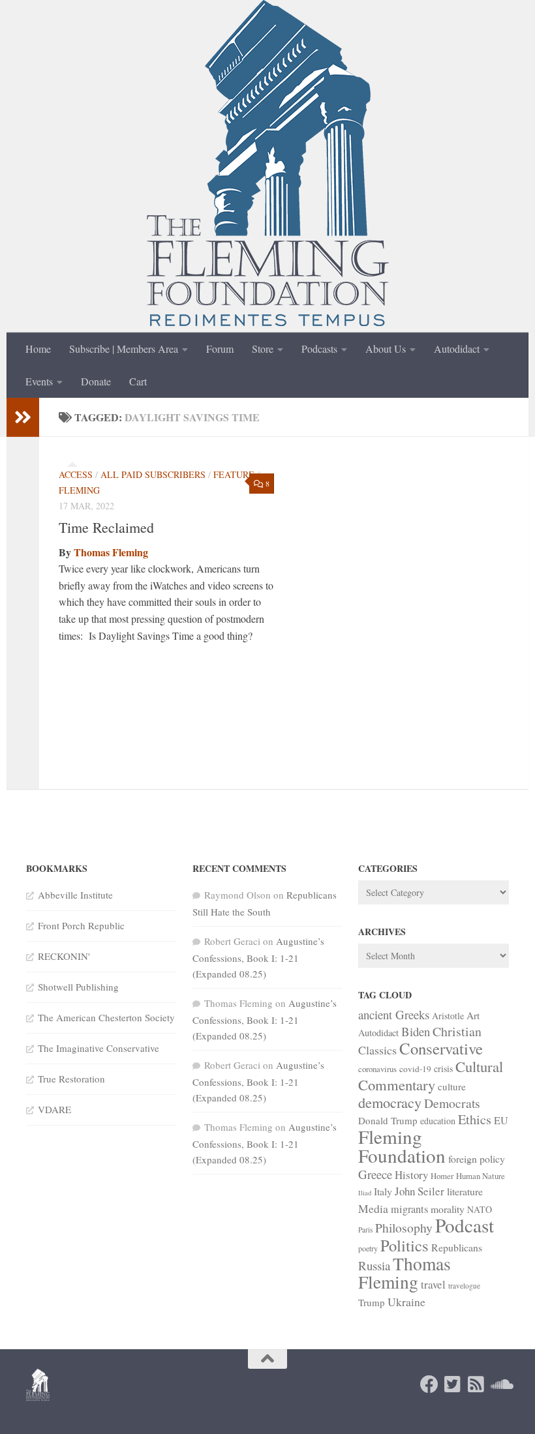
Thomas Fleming (111, 552)
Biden (415, 1031)
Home (38, 348)
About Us (385, 348)
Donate (96, 381)
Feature (233, 474)
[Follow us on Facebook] (429, 1384)
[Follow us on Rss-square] (476, 1384)
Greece (375, 1174)
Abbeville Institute (75, 894)
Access (76, 474)
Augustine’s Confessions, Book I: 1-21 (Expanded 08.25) (258, 957)
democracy (389, 1102)
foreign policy (476, 1158)
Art (473, 1015)
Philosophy (404, 1227)
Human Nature (480, 1176)
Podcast (464, 1225)
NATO (479, 1209)
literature (465, 1191)
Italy (383, 1191)
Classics (377, 1050)
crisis (443, 1068)
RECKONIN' (64, 956)
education (437, 1120)
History (411, 1174)
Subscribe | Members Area (123, 348)
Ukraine (406, 1301)
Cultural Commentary (430, 1075)
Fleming (79, 490)
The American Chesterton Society (106, 1017)
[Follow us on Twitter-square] (453, 1384)
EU (501, 1120)
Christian (457, 1031)
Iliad (364, 1192)
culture (452, 1086)
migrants (409, 1209)
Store (262, 348)
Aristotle (448, 1015)
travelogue (464, 1286)
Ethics (474, 1119)
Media (373, 1208)
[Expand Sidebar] (23, 417)
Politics (404, 1245)
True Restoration (71, 1078)
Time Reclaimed (106, 527)
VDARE (54, 1109)
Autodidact (457, 348)
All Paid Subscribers (153, 474)
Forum (220, 348)
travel (433, 1284)
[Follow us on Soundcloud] (500, 1384)
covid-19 (415, 1069)
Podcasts (319, 348)
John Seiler (419, 1191)
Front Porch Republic (81, 925)
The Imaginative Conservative (98, 1047)
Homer (442, 1176)
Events (39, 381)
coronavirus (377, 1069)
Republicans (456, 1247)
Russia (374, 1265)
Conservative (441, 1048)
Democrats (452, 1103)
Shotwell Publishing (78, 986)
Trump (371, 1302)
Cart (138, 381)
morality (448, 1209)
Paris (365, 1229)
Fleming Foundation (402, 1146)
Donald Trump (388, 1120)
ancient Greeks (393, 1014)
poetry (368, 1248)
